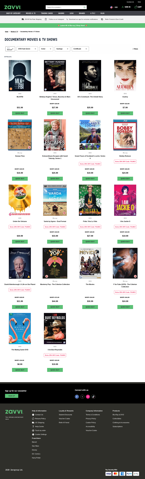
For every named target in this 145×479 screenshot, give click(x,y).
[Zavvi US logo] (12, 7)
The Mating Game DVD (19, 350)
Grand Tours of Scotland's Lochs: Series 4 (90, 157)
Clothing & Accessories (121, 422)
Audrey (125, 97)
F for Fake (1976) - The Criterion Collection (125, 286)
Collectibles (117, 418)
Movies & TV (14, 31)
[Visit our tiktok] (93, 397)
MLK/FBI (20, 97)
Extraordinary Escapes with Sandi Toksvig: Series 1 (55, 157)
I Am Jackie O (125, 221)
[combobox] (66, 7)
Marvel (34, 442)
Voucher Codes (64, 418)
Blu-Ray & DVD (118, 415)
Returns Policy (40, 418)
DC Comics (36, 454)
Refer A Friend (64, 422)
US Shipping (39, 422)
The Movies (90, 284)
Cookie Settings (41, 434)
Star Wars (35, 446)
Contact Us (39, 415)
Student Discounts (65, 415)
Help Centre (39, 426)
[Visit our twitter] (82, 397)
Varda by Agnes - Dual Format (55, 221)
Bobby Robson (125, 156)
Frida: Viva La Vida (90, 221)
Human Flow (20, 156)
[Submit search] (85, 7)
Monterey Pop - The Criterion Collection (55, 284)
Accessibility (90, 426)
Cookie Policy (91, 422)
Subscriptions (118, 426)
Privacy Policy (91, 418)
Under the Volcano (20, 221)
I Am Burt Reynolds (55, 350)
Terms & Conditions (93, 415)
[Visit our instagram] (88, 397)
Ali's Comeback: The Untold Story (90, 97)
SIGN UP (11, 396)
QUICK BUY (19, 113)
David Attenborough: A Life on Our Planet (19, 284)
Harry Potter (36, 458)
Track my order (40, 430)
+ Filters (135, 49)
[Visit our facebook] (77, 397)
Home (6, 31)
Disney (34, 450)
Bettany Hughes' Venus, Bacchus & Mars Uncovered (55, 98)
